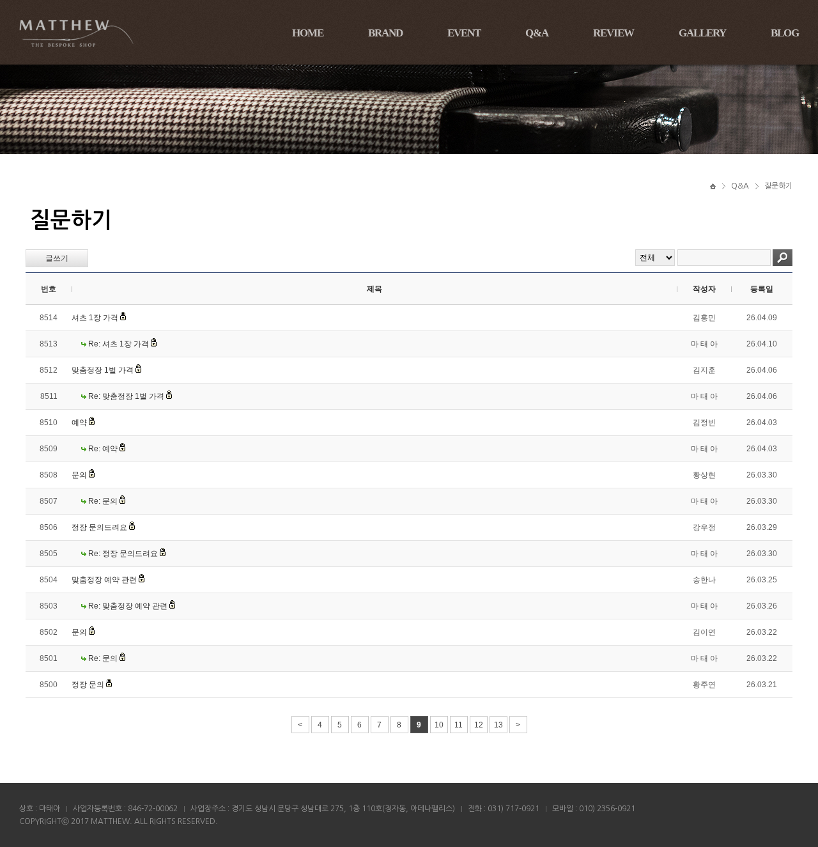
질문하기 (778, 186)
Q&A (536, 33)
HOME (307, 33)
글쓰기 (56, 258)
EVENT (464, 33)
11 (458, 724)
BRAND (385, 33)
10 (439, 724)
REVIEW (613, 33)
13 (498, 724)
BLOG (785, 33)
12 (478, 724)
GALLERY (702, 33)
